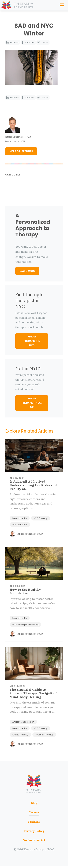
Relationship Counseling (25, 624)
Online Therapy (20, 734)
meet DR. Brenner (21, 151)
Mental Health (19, 518)
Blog (34, 803)
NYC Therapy (40, 518)
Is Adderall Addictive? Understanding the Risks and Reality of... (33, 485)
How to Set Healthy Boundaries (25, 591)
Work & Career (19, 524)
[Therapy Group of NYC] (17, 5)
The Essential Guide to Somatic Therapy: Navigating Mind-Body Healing (33, 693)
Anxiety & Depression (23, 721)
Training (34, 821)
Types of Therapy (44, 734)
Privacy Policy (34, 831)
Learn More (27, 271)
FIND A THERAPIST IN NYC (31, 341)
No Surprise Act (34, 840)
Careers (34, 812)
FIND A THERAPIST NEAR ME (31, 403)
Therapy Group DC (34, 784)
